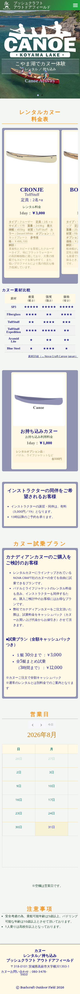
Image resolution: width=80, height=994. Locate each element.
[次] (41, 724)
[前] (32, 724)
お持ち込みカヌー (39, 431)
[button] (75, 5)
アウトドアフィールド (32, 5)
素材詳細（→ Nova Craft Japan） (53, 356)
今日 (50, 724)
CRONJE (32, 189)
